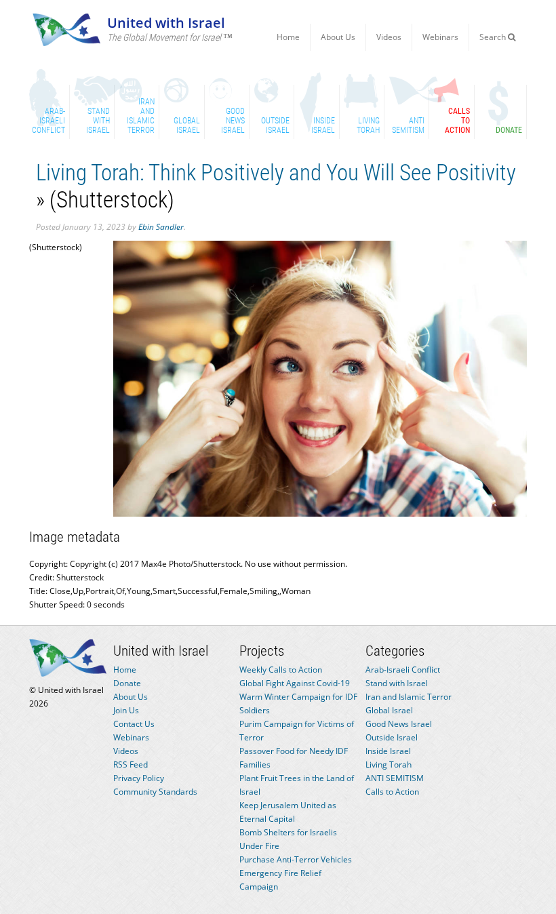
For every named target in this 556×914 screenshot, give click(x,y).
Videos (388, 37)
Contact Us (134, 724)
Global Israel (389, 710)
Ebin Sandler (161, 227)
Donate (127, 683)
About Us (338, 37)
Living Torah (388, 764)
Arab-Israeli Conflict (402, 669)
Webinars (440, 37)
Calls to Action (392, 791)
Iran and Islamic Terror (408, 696)
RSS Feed (130, 764)
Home (288, 37)
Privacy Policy (138, 778)
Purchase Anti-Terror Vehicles (295, 859)
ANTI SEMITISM (394, 778)
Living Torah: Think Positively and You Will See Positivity (278, 172)
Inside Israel (388, 751)
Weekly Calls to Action (280, 669)
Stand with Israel (396, 683)
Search (493, 37)
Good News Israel (398, 724)
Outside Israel (391, 737)
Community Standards (155, 791)
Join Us (126, 710)
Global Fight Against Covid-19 (294, 683)
